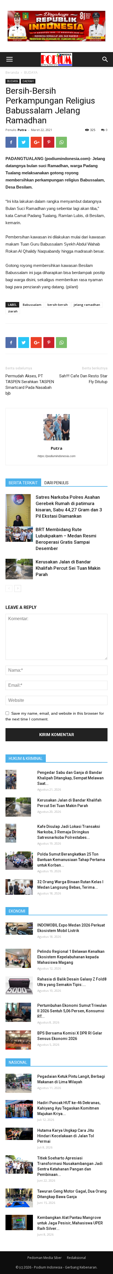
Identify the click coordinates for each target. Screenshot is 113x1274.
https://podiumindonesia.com (56, 456)
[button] (105, 59)
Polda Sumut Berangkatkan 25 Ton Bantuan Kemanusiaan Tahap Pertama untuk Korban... (71, 859)
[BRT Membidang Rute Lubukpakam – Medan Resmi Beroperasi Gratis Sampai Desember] (19, 534)
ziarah (13, 311)
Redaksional (76, 1257)
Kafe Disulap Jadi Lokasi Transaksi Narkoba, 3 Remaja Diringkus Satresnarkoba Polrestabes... (68, 832)
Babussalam (32, 305)
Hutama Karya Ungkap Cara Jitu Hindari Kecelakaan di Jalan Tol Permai (65, 1136)
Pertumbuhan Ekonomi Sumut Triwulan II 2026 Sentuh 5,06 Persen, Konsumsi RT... (72, 1011)
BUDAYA (31, 72)
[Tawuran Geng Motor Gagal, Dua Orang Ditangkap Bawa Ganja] (19, 1198)
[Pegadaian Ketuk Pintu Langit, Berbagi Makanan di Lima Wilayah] (18, 1083)
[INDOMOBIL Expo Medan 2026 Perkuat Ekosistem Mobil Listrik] (19, 928)
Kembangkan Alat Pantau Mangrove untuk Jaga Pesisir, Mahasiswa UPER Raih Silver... (70, 1223)
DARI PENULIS (56, 483)
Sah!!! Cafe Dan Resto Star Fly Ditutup (83, 379)
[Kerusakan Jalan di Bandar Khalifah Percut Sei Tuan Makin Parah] (19, 569)
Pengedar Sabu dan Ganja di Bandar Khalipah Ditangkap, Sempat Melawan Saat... (70, 778)
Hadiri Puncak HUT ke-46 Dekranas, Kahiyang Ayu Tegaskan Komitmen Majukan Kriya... (68, 1108)
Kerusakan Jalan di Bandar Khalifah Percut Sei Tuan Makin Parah (68, 568)
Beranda (12, 72)
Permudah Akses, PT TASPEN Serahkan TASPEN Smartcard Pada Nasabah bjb (29, 385)
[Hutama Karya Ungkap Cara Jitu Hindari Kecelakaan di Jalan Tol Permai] (19, 1134)
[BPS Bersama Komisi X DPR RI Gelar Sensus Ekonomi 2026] (18, 1040)
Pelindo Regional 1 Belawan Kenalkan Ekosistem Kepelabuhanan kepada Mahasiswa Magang (70, 957)
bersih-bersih (57, 305)
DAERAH (28, 81)
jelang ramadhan (87, 305)
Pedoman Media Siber (44, 1257)
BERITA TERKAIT (23, 483)
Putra (22, 130)
